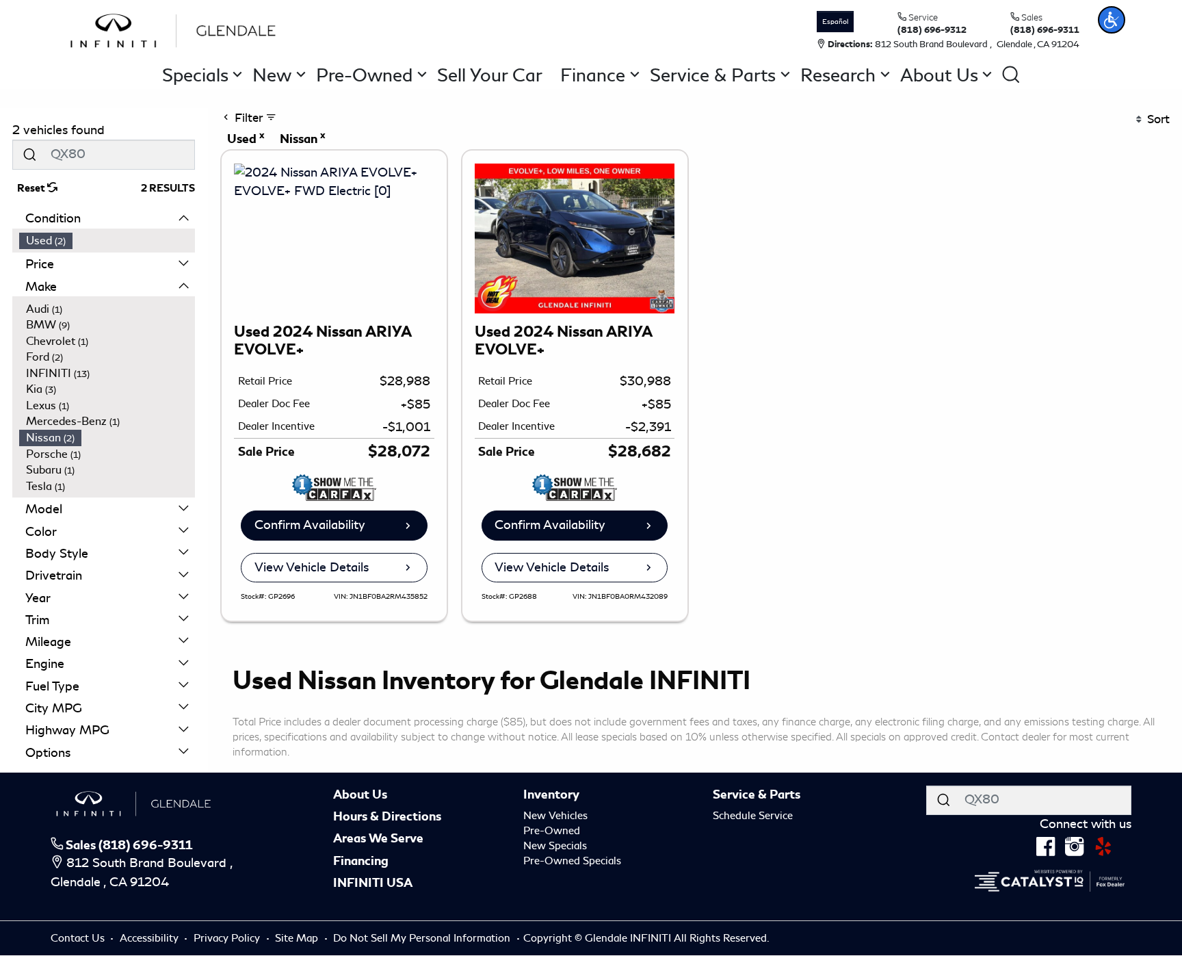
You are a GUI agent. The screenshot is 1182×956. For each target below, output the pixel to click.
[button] (1111, 20)
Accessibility (150, 938)
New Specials (555, 846)
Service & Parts (756, 794)
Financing (361, 861)
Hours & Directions (387, 816)
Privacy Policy (228, 938)
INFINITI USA (372, 883)
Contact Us (79, 938)
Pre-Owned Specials (572, 861)
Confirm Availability (309, 524)
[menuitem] (107, 241)
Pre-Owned (551, 831)
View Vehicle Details (311, 567)
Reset (32, 188)
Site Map (298, 938)
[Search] (29, 154)
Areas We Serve (378, 838)
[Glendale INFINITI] (176, 28)
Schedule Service (753, 816)
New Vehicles (555, 816)
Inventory (551, 794)
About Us (360, 794)
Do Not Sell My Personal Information (423, 938)
